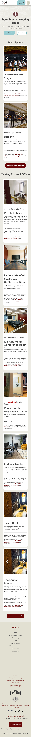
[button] (28, 3)
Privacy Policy (15, 672)
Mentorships (15, 648)
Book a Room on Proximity (16, 615)
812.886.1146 (18, 94)
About (15, 632)
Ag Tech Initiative (15, 643)
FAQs (15, 662)
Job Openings (15, 651)
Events (15, 640)
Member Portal (15, 669)
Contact (16, 665)
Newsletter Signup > (15, 724)
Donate (15, 654)
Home (15, 629)
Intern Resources (15, 667)
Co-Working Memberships (15, 635)
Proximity (6, 426)
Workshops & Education (16, 646)
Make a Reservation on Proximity (15, 165)
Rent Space (15, 660)
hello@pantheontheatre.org (11, 95)
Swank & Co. (25, 733)
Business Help (15, 638)
